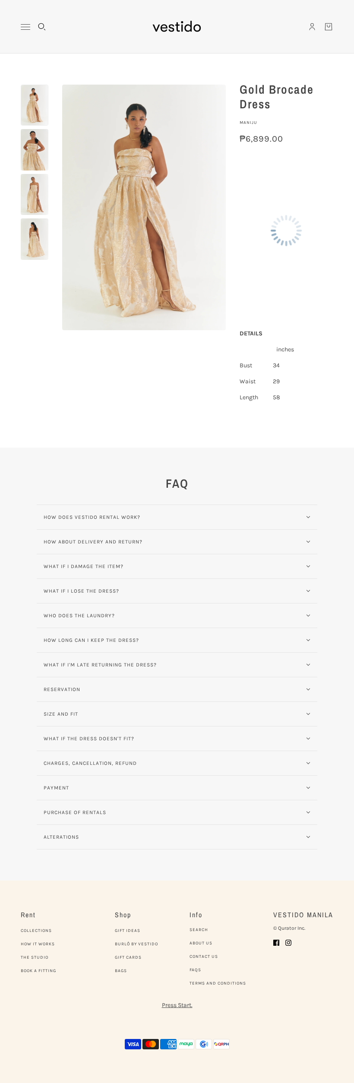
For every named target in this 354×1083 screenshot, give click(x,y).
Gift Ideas (127, 930)
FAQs (195, 969)
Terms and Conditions (218, 983)
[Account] (312, 27)
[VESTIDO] (177, 27)
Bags (121, 970)
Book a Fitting (38, 970)
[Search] (42, 27)
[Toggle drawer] (25, 27)
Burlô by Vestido (136, 944)
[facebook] (276, 942)
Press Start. (177, 1005)
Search (199, 929)
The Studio (34, 957)
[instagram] (288, 942)
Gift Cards (128, 957)
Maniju (248, 122)
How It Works (38, 944)
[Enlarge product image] (144, 207)
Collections (36, 930)
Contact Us (204, 956)
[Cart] (328, 27)
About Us (201, 943)
